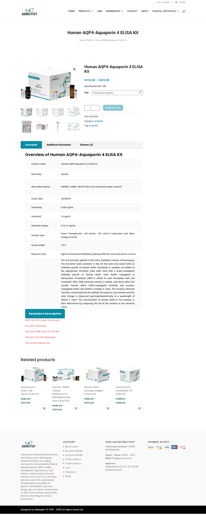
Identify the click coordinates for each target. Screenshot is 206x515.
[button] (74, 69)
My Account (71, 446)
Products (84, 11)
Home (71, 11)
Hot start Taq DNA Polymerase (40, 337)
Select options (44, 408)
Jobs (99, 11)
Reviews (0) (86, 144)
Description (31, 144)
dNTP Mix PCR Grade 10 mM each (42, 320)
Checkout (70, 471)
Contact (132, 11)
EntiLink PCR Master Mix (37, 342)
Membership (113, 11)
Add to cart (113, 107)
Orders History (73, 459)
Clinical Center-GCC (164, 11)
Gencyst (40, 509)
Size (86, 92)
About (144, 11)
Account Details (74, 450)
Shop (68, 476)
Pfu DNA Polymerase (35, 325)
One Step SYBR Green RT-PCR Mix (42, 331)
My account (163, 3)
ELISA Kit (90, 40)
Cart (67, 467)
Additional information (59, 144)
